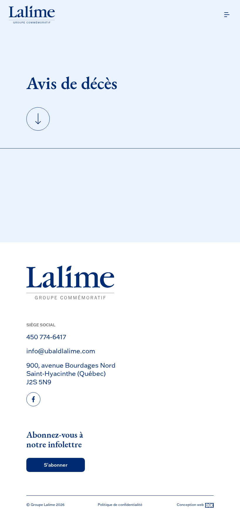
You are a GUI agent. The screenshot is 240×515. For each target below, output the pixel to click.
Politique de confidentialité (120, 504)
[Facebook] (33, 399)
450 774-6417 (46, 336)
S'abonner (56, 465)
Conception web (190, 505)
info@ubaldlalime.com (60, 351)
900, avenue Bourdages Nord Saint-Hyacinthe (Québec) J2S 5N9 (71, 373)
